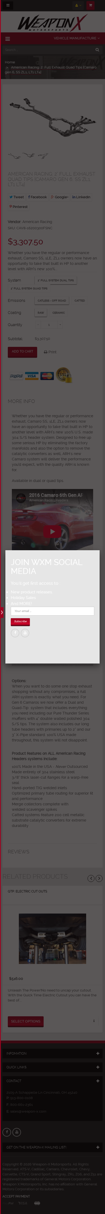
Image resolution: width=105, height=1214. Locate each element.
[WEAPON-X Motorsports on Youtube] (25, 633)
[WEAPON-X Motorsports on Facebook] (15, 633)
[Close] (99, 550)
